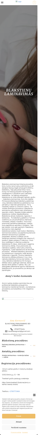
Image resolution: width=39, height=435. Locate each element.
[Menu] (4, 2)
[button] (34, 395)
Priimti (18, 416)
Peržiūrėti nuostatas (18, 428)
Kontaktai (25, 432)
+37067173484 (14, 391)
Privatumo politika (16, 432)
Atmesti (19, 422)
